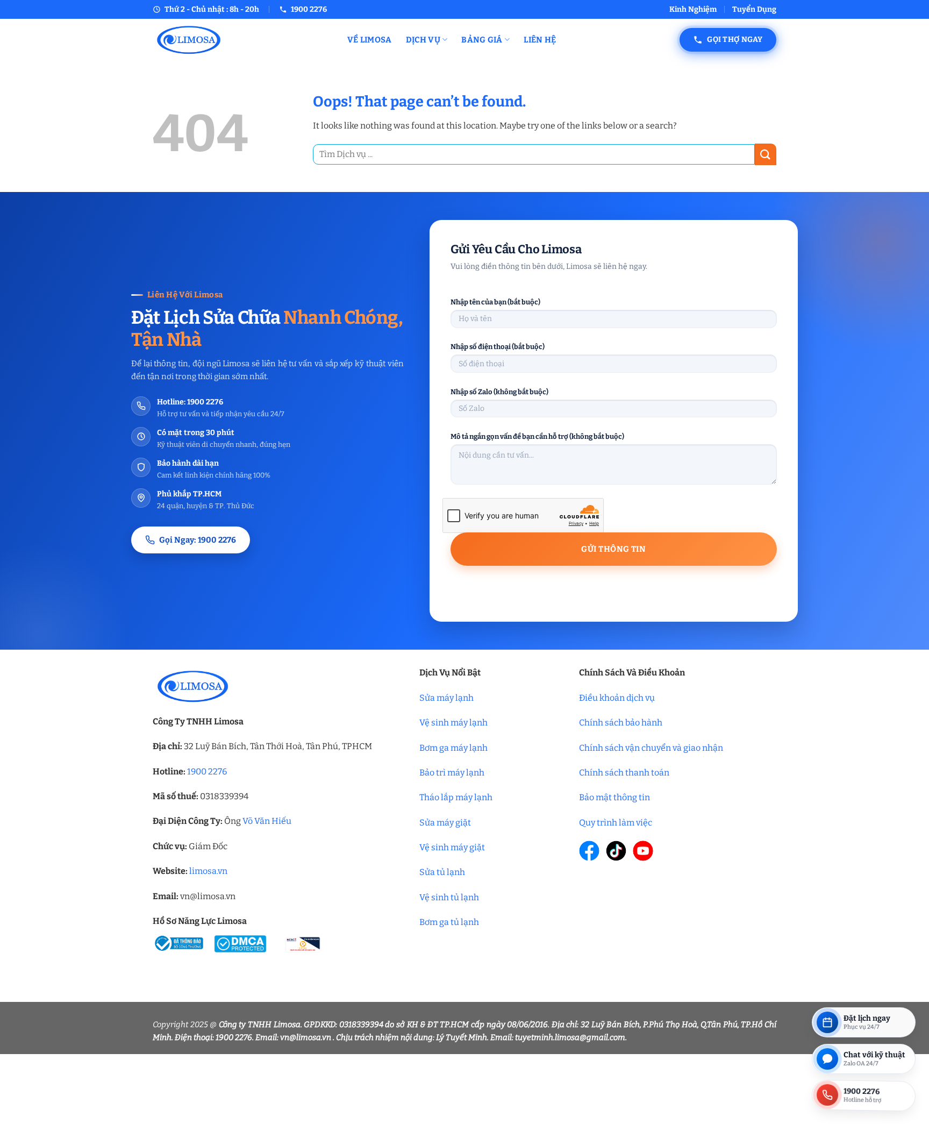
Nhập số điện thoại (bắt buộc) (498, 347)
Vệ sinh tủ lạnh (449, 897)
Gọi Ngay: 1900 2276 (197, 540)
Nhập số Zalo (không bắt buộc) (499, 392)
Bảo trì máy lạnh (451, 772)
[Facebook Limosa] (589, 851)
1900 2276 (207, 771)
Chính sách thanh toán (624, 772)
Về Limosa (369, 40)
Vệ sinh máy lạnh (453, 722)
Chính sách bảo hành (620, 722)
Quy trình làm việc (615, 822)
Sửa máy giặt (445, 822)
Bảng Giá (481, 40)
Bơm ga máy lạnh (453, 748)
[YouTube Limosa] (643, 851)
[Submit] (765, 154)
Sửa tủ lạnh (442, 872)
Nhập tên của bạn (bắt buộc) (495, 302)
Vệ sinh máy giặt (452, 847)
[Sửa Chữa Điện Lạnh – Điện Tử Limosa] (242, 39)
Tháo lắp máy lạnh (455, 797)
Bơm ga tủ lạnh (449, 922)
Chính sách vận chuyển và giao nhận (651, 748)
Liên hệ (540, 40)
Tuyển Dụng (754, 9)
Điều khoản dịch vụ (617, 698)
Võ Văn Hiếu (266, 821)
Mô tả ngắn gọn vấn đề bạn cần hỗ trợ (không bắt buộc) (537, 436)
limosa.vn (208, 871)
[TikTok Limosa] (616, 851)
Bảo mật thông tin (614, 797)
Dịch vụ (423, 40)
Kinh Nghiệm (693, 9)
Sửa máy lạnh (446, 698)
